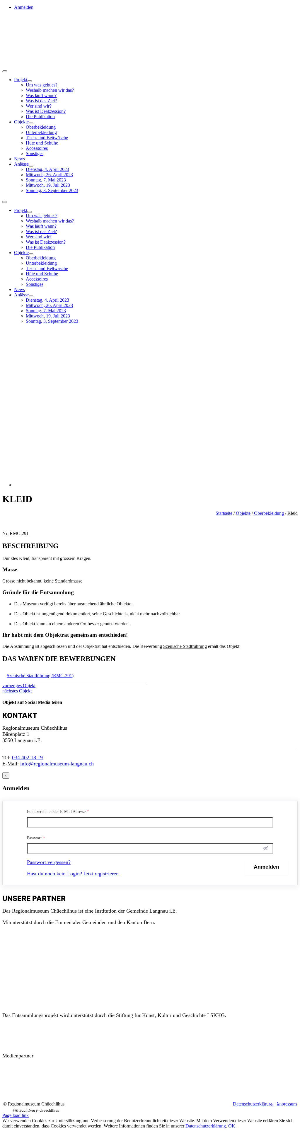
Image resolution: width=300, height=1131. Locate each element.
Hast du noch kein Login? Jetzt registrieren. (73, 874)
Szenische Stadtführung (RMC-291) (40, 675)
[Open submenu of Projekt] (29, 81)
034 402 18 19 (27, 757)
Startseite (224, 513)
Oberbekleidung (269, 513)
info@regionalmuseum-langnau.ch (57, 764)
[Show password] (266, 848)
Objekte (243, 513)
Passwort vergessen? (49, 862)
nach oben (277, 1104)
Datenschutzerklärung (253, 1103)
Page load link (15, 1115)
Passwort (36, 838)
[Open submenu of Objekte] (31, 123)
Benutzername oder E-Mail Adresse (58, 811)
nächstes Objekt (17, 690)
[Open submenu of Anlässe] (31, 166)
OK (231, 1125)
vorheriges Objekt (18, 685)
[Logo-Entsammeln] (14, 37)
